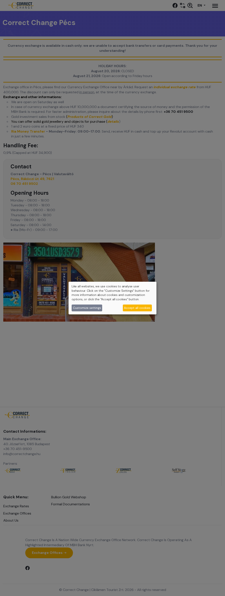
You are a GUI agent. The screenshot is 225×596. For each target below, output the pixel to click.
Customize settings (87, 308)
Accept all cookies (137, 308)
